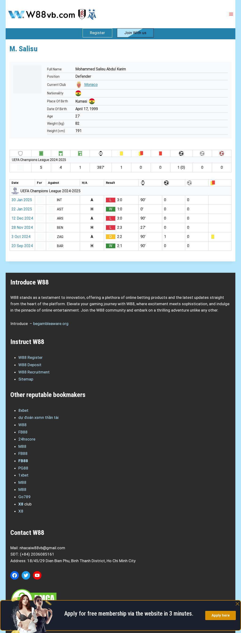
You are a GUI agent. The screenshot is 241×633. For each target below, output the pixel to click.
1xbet (23, 475)
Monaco (91, 84)
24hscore (26, 439)
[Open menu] (231, 14)
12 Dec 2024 (22, 218)
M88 (22, 446)
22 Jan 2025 (22, 209)
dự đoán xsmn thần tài (38, 417)
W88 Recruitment (34, 372)
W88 (22, 424)
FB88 (23, 432)
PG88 (23, 468)
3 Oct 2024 (21, 236)
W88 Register (30, 357)
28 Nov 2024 (22, 227)
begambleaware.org (50, 323)
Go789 (24, 496)
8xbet (23, 410)
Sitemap (25, 379)
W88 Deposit (29, 364)
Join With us (135, 32)
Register (97, 32)
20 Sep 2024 (22, 246)
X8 (20, 504)
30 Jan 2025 (22, 200)
